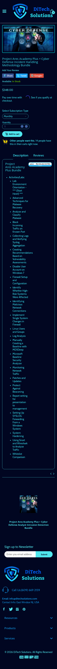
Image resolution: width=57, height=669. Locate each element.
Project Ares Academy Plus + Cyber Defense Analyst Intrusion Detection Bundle (28, 524)
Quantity (6, 122)
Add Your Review (10, 70)
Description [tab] (20, 155)
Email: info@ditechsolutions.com (19, 598)
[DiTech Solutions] (33, 10)
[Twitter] (10, 609)
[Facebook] (3, 609)
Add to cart (14, 134)
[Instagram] (17, 609)
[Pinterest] (24, 609)
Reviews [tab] (38, 155)
